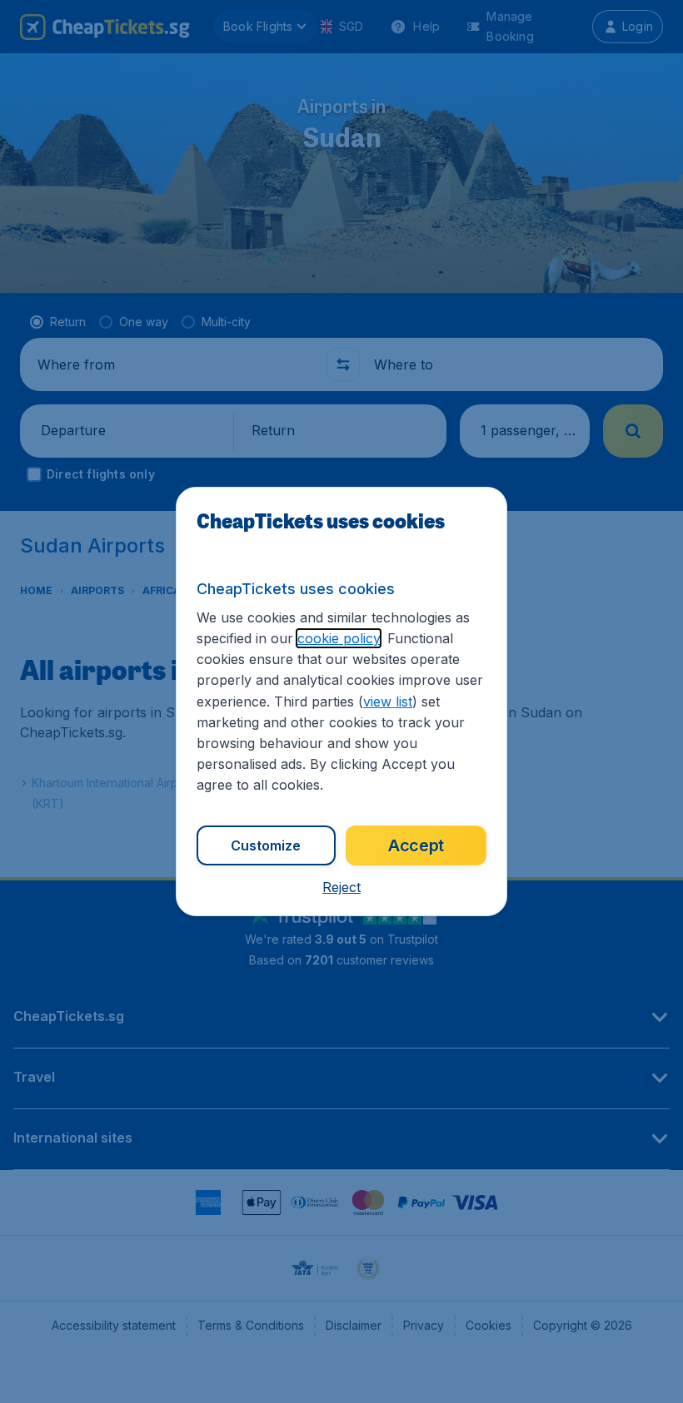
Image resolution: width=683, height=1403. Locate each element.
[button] (341, 887)
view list (387, 701)
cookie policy (338, 638)
